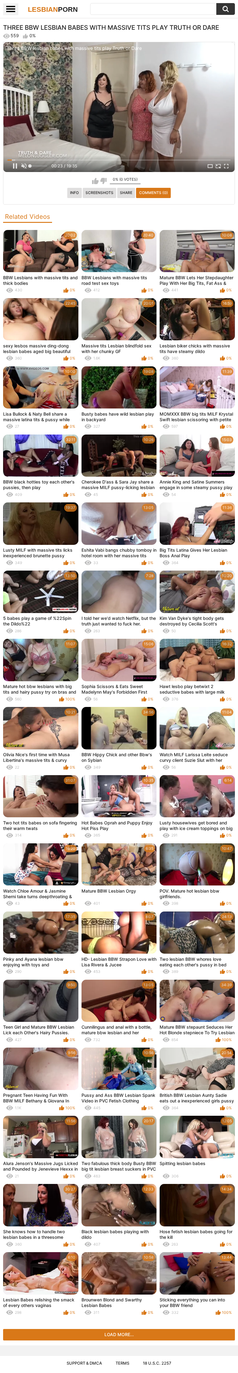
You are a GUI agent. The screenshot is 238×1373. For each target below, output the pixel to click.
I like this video (95, 181)
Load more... (119, 1334)
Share (126, 192)
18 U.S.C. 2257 (157, 1363)
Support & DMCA (84, 1363)
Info (74, 192)
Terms (122, 1363)
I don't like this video (103, 181)
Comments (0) (153, 192)
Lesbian (53, 9)
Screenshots (99, 192)
